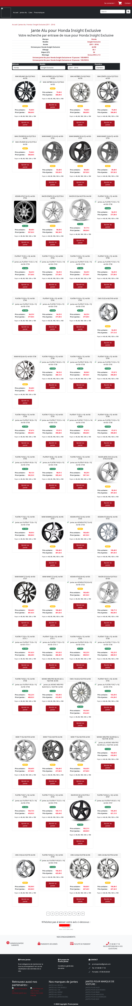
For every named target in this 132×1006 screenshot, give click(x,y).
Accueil (15, 12)
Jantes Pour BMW (93, 992)
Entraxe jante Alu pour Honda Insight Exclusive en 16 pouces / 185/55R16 (61, 60)
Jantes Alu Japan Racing (58, 997)
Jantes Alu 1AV (54, 990)
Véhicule (15, 64)
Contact (127, 3)
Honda (29, 25)
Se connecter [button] (109, 3)
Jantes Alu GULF (55, 994)
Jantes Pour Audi (93, 987)
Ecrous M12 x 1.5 (94, 55)
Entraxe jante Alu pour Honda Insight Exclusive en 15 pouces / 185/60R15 (61, 57)
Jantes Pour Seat (92, 999)
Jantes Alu (23, 12)
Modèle (42, 64)
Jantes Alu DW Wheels (58, 987)
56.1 (94, 50)
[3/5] (65, 925)
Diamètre (98, 64)
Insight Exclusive (93, 42)
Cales (30, 12)
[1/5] (60, 925)
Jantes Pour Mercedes (95, 994)
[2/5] (63, 925)
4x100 (94, 47)
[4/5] (67, 925)
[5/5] (70, 925)
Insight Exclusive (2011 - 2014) (44, 25)
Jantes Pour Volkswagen (96, 997)
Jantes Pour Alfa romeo (95, 990)
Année (69, 64)
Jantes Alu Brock (56, 985)
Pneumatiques (39, 12)
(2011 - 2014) (94, 44)
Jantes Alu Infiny (56, 992)
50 (94, 52)
